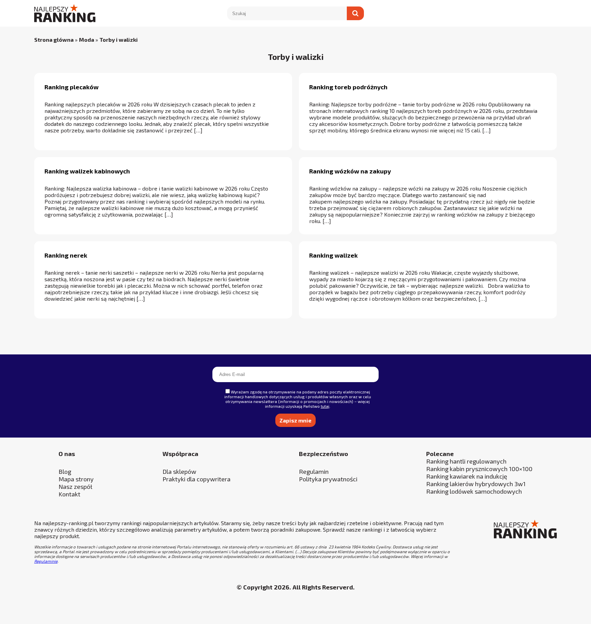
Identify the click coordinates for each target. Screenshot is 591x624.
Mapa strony (76, 479)
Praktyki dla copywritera (196, 479)
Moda (86, 39)
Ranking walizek (333, 255)
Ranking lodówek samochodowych (474, 491)
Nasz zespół (75, 486)
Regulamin (314, 471)
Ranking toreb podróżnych (348, 87)
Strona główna (54, 39)
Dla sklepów (179, 471)
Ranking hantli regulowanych (466, 461)
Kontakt (69, 494)
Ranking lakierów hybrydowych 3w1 (476, 484)
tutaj (325, 406)
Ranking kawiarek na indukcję (466, 476)
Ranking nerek (65, 255)
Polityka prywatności (328, 479)
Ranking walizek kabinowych (87, 171)
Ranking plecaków (71, 87)
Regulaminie (45, 561)
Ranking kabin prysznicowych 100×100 (479, 468)
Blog (64, 471)
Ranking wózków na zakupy (350, 171)
